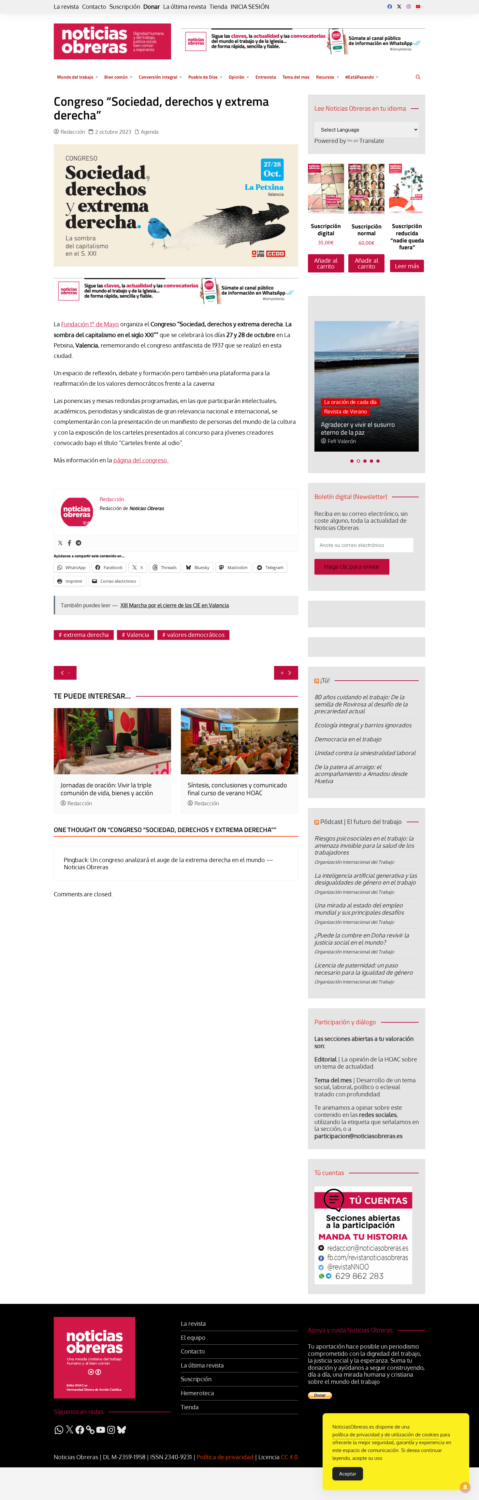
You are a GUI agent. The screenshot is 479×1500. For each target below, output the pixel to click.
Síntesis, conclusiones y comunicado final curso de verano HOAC (237, 789)
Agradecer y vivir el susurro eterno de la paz (358, 428)
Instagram (408, 6)
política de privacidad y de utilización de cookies (385, 1434)
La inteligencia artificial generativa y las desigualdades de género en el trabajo (365, 879)
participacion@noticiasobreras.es (358, 1135)
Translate (371, 140)
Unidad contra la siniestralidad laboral (364, 752)
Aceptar (347, 1474)
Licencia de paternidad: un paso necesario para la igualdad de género (363, 969)
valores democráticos (196, 634)
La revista (66, 6)
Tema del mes (296, 76)
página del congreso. (140, 460)
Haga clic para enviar (352, 566)
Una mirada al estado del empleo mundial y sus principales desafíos (359, 909)
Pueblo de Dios (203, 76)
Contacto (94, 6)
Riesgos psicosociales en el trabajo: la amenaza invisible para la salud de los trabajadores (364, 845)
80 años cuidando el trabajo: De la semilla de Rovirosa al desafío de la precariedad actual (361, 704)
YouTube (418, 6)
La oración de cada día (350, 402)
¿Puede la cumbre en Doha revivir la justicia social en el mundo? (361, 939)
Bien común (116, 76)
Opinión (236, 76)
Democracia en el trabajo (347, 739)
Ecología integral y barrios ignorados (362, 725)
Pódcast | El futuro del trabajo (361, 821)
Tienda (218, 6)
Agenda (150, 132)
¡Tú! (325, 680)
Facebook (389, 6)
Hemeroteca (197, 1393)
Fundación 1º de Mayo (90, 324)
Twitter (399, 6)
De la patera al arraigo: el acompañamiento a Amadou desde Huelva (360, 773)
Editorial (325, 1059)
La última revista (184, 6)
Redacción (73, 132)
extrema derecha (86, 634)
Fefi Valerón (342, 441)
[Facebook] (69, 543)
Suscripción (124, 6)
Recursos (325, 76)
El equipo (193, 1337)
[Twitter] (60, 543)
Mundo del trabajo (75, 76)
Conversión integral (158, 76)
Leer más (407, 266)
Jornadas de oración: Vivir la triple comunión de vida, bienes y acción (107, 789)
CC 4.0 (289, 1457)
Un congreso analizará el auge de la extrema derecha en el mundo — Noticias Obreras (168, 863)
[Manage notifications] (465, 1487)
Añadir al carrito (326, 263)
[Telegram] (78, 543)
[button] (352, 461)
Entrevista (265, 76)
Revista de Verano (345, 411)
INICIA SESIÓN (250, 6)
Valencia (138, 634)
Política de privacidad (225, 1457)
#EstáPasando (359, 76)
